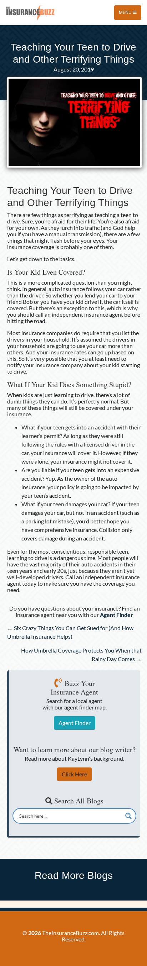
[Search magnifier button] (128, 816)
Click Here (74, 774)
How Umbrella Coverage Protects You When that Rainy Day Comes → (81, 654)
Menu (126, 12)
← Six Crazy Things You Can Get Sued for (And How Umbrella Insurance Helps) (70, 632)
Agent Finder (75, 722)
